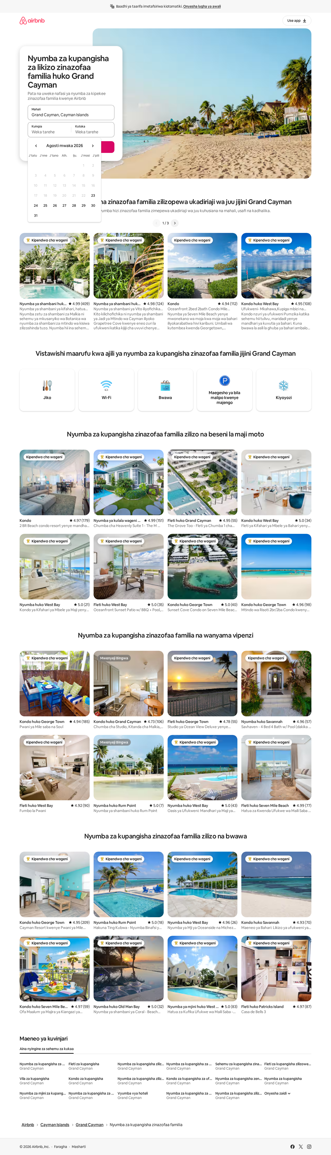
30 (93, 205)
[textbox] (49, 132)
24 (36, 205)
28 (74, 205)
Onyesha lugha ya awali (202, 6)
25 (45, 205)
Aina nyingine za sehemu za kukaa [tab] (47, 1049)
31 (35, 215)
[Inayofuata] (175, 223)
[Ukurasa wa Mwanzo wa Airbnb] (32, 20)
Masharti (79, 1146)
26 (55, 205)
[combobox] (71, 115)
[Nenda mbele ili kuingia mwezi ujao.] (92, 145)
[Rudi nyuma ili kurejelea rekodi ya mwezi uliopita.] (36, 145)
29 (84, 205)
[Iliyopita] (156, 223)
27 (64, 205)
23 (93, 195)
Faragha (60, 1146)
